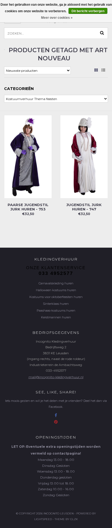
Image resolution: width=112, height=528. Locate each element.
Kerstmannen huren (56, 317)
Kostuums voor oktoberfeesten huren (56, 297)
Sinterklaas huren (56, 304)
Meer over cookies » (57, 18)
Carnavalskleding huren (56, 283)
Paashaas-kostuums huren (56, 310)
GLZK (74, 519)
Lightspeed (43, 519)
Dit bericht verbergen (87, 11)
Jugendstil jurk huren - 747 (84, 207)
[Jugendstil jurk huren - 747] (84, 156)
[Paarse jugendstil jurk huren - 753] (28, 156)
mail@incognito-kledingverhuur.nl (56, 377)
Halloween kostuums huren (56, 290)
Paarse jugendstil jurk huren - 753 (28, 207)
